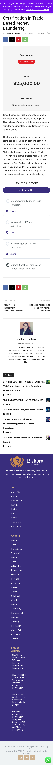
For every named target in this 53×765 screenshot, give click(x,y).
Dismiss (45, 9)
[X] (12, 39)
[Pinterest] (18, 39)
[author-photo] (26, 335)
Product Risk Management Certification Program (13, 308)
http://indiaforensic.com (26, 343)
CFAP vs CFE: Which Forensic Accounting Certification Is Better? (18, 699)
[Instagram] (20, 757)
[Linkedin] (26, 362)
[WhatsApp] (25, 39)
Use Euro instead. (34, 9)
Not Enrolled (26, 62)
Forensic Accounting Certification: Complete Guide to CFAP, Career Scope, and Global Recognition (18, 720)
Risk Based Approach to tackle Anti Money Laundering (39, 308)
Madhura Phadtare (13, 33)
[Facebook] (5, 39)
